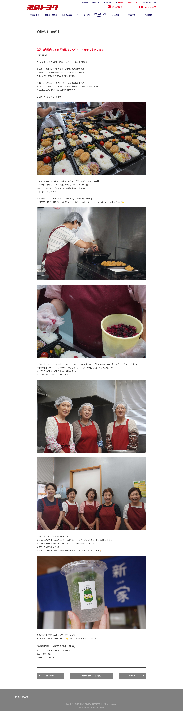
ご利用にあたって (21, 697)
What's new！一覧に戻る (92, 675)
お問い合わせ (95, 2)
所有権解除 (108, 2)
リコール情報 (83, 2)
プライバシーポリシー (148, 2)
